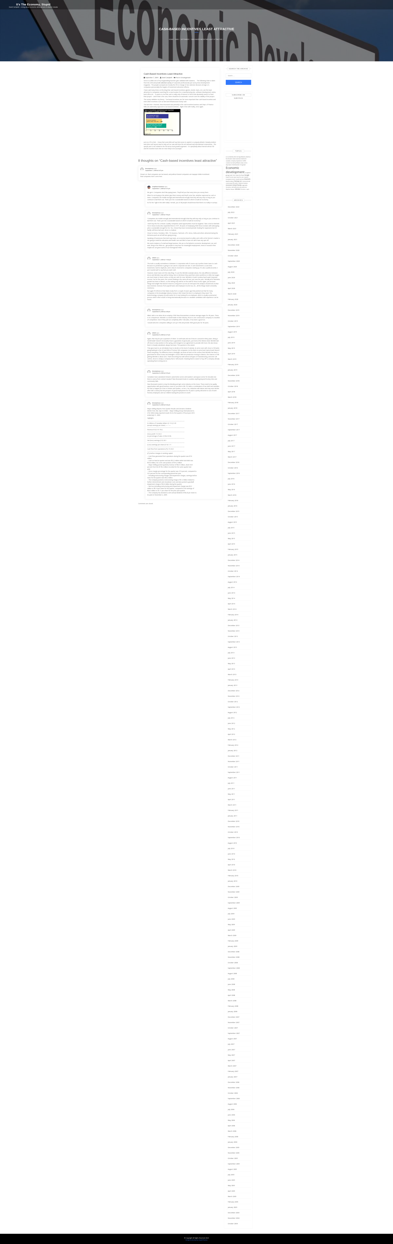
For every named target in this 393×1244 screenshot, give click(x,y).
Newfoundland (230, 181)
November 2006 (233, 1088)
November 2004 (233, 1218)
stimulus (237, 189)
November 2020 (233, 250)
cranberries (229, 163)
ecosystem (248, 172)
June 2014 (231, 593)
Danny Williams (237, 163)
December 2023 (233, 207)
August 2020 (232, 267)
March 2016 (232, 495)
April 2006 (231, 1126)
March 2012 (232, 740)
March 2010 (232, 870)
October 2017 (233, 424)
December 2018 (233, 375)
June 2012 (231, 723)
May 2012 (231, 729)
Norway (236, 181)
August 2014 (232, 582)
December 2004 (233, 1213)
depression (229, 165)
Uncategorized (185, 78)
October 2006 (233, 1093)
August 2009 (232, 908)
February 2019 (233, 364)
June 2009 (231, 919)
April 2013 (231, 669)
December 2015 (233, 511)
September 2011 (234, 772)
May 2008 (231, 990)
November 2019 (233, 315)
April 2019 (231, 354)
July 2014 (231, 587)
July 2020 (231, 272)
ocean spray (229, 183)
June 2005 (231, 1180)
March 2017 (232, 457)
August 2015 (232, 522)
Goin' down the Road (238, 175)
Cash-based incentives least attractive (163, 74)
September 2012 (234, 707)
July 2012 (231, 718)
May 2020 (231, 283)
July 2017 (231, 441)
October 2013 (233, 636)
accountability (229, 157)
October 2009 (233, 897)
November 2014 (233, 566)
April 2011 (231, 799)
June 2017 (231, 446)
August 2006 (232, 1104)
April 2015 (231, 544)
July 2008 (231, 979)
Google (246, 175)
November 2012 (233, 696)
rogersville (244, 185)
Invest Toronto (229, 177)
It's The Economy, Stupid (33, 4)
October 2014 (233, 571)
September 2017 (234, 430)
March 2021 (232, 228)
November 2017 (233, 419)
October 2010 (233, 832)
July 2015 (231, 528)
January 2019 (232, 370)
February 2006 (233, 1137)
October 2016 (233, 468)
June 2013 (231, 658)
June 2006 (231, 1115)
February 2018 (233, 402)
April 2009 (231, 930)
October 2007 (233, 1028)
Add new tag (237, 157)
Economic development (235, 170)
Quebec (245, 183)
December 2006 (233, 1082)
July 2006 (231, 1109)
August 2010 (232, 843)
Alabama (243, 157)
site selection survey (165, 83)
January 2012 (232, 750)
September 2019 (234, 326)
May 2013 (231, 663)
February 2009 (233, 941)
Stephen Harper (230, 189)
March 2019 (232, 359)
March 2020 (232, 294)
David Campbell (166, 78)
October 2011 (233, 767)
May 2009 (231, 924)
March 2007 (232, 1066)
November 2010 (233, 827)
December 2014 (233, 560)
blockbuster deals (230, 158)
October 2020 (233, 256)
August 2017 (232, 435)
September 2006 (234, 1098)
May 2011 (231, 794)
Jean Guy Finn (237, 177)
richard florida (236, 185)
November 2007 (233, 1022)
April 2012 (231, 734)
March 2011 (232, 805)
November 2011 (233, 761)
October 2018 (233, 386)
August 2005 (232, 1169)
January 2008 (232, 1011)
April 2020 (231, 288)
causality (228, 161)
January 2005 (232, 1207)
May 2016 (231, 489)
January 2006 (232, 1142)
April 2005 (231, 1191)
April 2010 (231, 865)
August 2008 (232, 973)
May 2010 (231, 859)
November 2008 (233, 957)
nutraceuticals (246, 181)
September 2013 (234, 642)
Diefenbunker (236, 165)
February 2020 (233, 299)
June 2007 (231, 1050)
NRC (241, 181)
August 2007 (232, 1039)
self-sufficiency (235, 187)
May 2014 (231, 598)
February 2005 (233, 1202)
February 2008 (233, 1006)
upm (248, 189)
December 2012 (233, 691)
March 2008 (232, 1001)
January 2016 (232, 506)
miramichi (247, 179)
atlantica (248, 157)
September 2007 (234, 1033)
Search (238, 82)
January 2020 (232, 305)
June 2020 (231, 277)
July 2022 (231, 212)
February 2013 (233, 680)
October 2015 (233, 517)
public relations (239, 183)
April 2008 (231, 995)
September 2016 (234, 473)
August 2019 (232, 332)
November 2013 (233, 631)
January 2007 (232, 1077)
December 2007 (233, 1017)
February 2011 (233, 810)
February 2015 (233, 549)
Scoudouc (228, 187)
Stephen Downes (158, 186)
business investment (241, 158)
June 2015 (231, 533)
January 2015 (232, 555)
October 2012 (233, 702)
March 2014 (232, 609)
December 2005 (233, 1147)
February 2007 (233, 1071)
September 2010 (234, 837)
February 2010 (233, 876)
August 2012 (232, 712)
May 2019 (231, 348)
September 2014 (234, 576)
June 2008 (231, 984)
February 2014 (233, 615)
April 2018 (231, 392)
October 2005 (233, 1158)
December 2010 (233, 821)
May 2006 (231, 1120)
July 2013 (231, 653)
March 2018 (232, 397)
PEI (233, 183)
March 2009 (232, 935)
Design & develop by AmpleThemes (197, 1240)
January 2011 (232, 816)
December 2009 (233, 886)
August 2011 (232, 778)
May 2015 (231, 538)
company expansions (236, 161)
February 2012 (233, 745)
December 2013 (233, 625)
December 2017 (233, 413)
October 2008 (233, 963)
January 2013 (232, 685)
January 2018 (232, 408)
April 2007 (231, 1060)
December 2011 (233, 756)
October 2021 (233, 218)
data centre (244, 163)
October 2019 (233, 321)
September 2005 (234, 1164)
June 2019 (231, 343)
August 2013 (232, 647)
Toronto (243, 189)
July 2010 (231, 848)
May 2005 (231, 1185)
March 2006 (232, 1131)
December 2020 (233, 245)
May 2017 (231, 451)
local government (230, 179)
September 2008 (234, 968)
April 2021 (231, 223)
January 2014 (232, 620)
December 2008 (233, 952)
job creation (245, 177)
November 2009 (233, 892)
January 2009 (232, 946)
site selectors (243, 187)
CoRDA (244, 161)
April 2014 (231, 604)
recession (229, 185)
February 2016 (233, 500)
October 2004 (233, 1224)
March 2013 (232, 674)
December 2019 (233, 310)
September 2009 (234, 903)
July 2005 (231, 1175)
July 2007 (231, 1044)
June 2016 (231, 484)
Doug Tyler (243, 165)
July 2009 (231, 914)
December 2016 (233, 462)
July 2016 (231, 479)
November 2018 (233, 381)
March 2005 (232, 1196)
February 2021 (233, 234)
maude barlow (240, 179)
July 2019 (231, 337)
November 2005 (233, 1153)
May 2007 (231, 1055)
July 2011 (231, 783)
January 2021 (232, 239)
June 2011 (231, 789)
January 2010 (232, 881)
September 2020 (234, 261)
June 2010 (231, 854)
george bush (229, 175)
